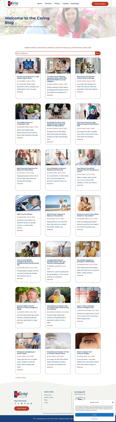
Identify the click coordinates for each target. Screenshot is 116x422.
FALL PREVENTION (75, 47)
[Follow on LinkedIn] (28, 403)
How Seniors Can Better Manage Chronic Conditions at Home (88, 170)
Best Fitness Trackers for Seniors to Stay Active (56, 215)
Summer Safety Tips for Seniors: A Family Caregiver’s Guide (27, 307)
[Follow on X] (18, 403)
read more (20, 92)
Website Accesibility (64, 418)
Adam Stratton (53, 84)
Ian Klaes (22, 173)
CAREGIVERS (41, 47)
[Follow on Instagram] (31, 403)
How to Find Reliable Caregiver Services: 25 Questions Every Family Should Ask (28, 262)
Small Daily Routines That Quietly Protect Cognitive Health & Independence (56, 124)
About (39, 3)
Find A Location (100, 4)
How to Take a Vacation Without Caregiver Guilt (85, 306)
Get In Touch (21, 408)
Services (48, 3)
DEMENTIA (51, 47)
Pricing (57, 3)
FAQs (46, 402)
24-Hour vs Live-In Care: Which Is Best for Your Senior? (88, 215)
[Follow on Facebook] (15, 403)
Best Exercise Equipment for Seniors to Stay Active (27, 169)
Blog (45, 400)
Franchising (74, 3)
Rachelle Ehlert (23, 127)
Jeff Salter (22, 81)
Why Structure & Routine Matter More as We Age (86, 77)
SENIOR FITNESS (62, 47)
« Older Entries (20, 378)
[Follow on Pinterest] (25, 403)
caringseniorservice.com (43, 418)
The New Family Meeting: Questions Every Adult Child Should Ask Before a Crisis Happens (57, 79)
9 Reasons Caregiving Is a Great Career (26, 352)
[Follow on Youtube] (22, 403)
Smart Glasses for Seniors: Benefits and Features (56, 169)
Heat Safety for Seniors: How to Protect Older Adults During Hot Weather (58, 307)
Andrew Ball (52, 173)
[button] (113, 402)
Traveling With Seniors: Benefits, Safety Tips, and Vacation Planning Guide (56, 261)
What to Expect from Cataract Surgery (84, 352)
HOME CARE (87, 47)
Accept (94, 414)
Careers (66, 3)
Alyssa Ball (22, 217)
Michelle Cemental (55, 266)
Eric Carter (22, 356)
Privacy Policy (94, 418)
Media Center (48, 397)
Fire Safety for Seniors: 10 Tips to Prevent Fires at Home (58, 352)
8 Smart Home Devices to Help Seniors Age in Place (28, 77)
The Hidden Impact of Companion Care (25, 123)
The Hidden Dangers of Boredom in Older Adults (85, 260)
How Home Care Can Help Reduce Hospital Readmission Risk (88, 124)
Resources (47, 395)
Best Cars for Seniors (24, 214)
